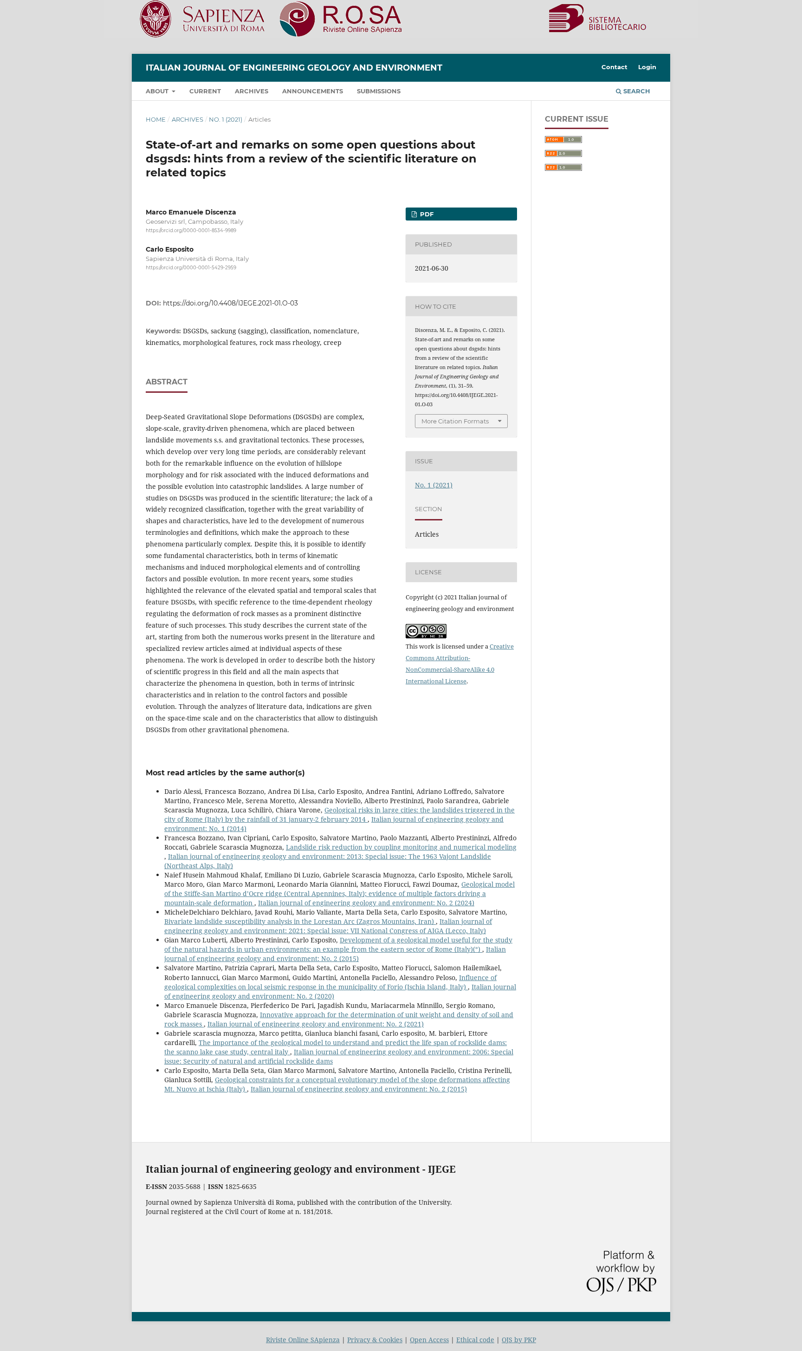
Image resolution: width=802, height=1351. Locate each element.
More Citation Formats (455, 421)
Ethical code (475, 1339)
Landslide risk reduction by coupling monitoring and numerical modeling (401, 847)
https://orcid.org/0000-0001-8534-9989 (191, 230)
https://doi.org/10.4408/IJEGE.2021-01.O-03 (230, 303)
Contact (614, 67)
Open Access (429, 1339)
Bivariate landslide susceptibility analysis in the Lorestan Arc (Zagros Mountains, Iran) (300, 921)
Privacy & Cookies (374, 1339)
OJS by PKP (519, 1339)
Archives (251, 91)
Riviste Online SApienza (303, 1339)
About (158, 91)
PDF (425, 214)
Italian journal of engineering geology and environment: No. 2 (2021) (315, 1024)
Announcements (312, 91)
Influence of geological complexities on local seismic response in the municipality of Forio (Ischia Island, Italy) (330, 982)
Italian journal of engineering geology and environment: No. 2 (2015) (335, 954)
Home (156, 119)
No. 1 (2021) (225, 119)
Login (647, 67)
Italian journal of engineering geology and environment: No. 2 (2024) (366, 902)
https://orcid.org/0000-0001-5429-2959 (191, 268)
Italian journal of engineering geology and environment (294, 68)
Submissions (379, 91)
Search (635, 91)
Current (205, 91)
